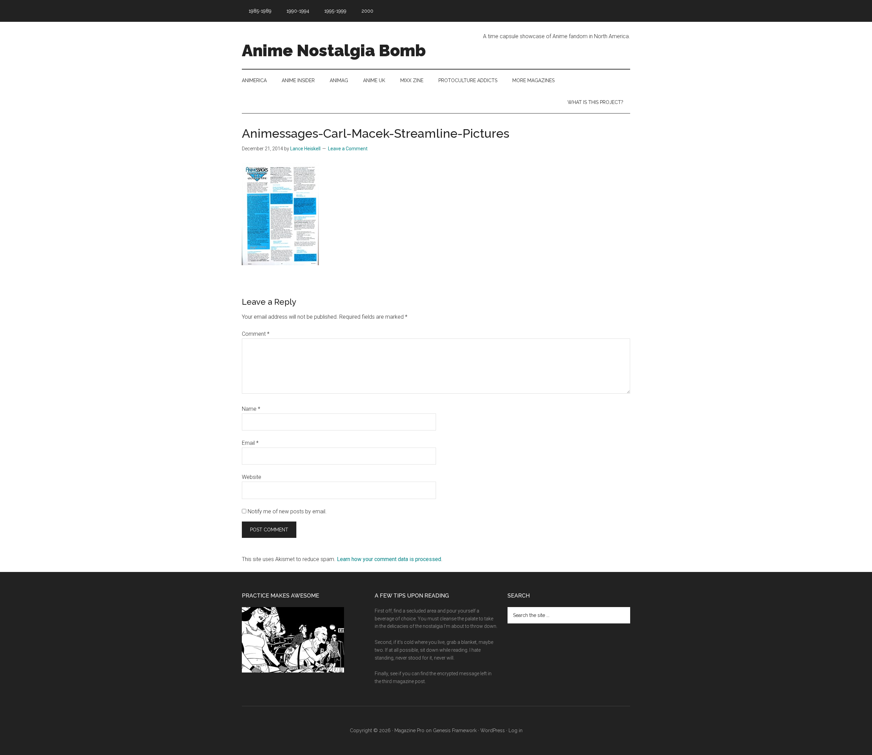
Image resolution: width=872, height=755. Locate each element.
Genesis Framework (455, 730)
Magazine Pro (409, 730)
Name (251, 409)
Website (251, 477)
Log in (516, 730)
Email (250, 443)
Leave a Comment (348, 148)
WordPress (492, 730)
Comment (255, 334)
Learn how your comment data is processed (389, 559)
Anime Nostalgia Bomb (334, 50)
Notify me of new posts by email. (287, 511)
